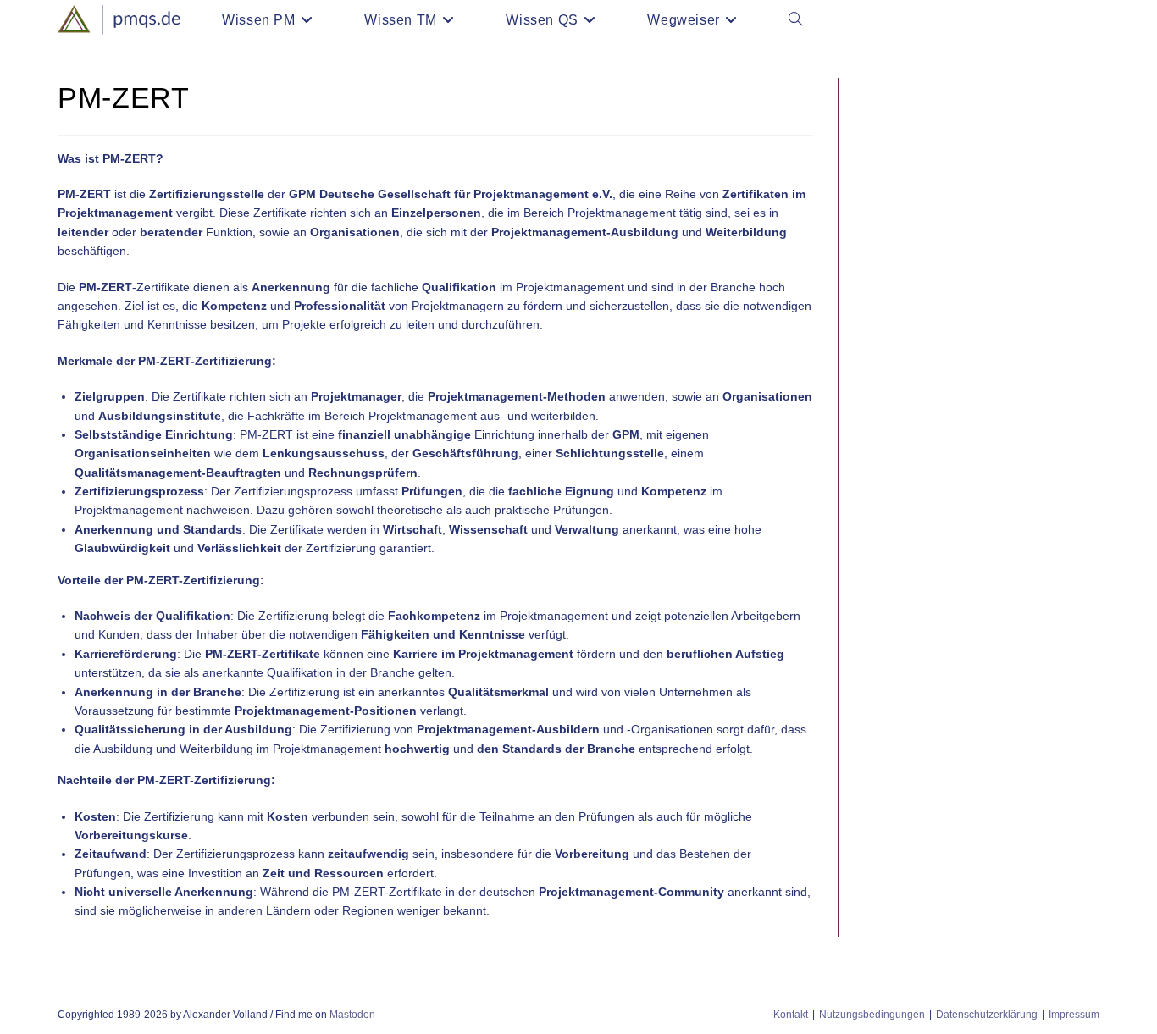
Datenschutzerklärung (987, 1014)
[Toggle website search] (795, 20)
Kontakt (790, 1014)
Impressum (1074, 1014)
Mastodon (352, 1014)
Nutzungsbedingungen (872, 1014)
